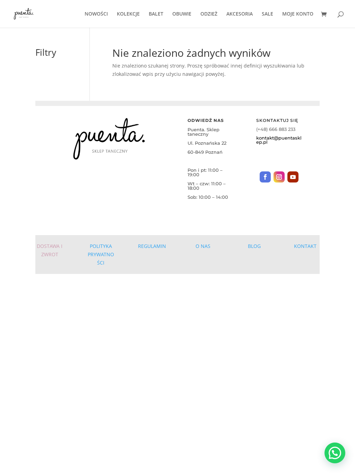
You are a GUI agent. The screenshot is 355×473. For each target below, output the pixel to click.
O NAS (203, 246)
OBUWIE (181, 14)
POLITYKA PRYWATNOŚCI (101, 254)
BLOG (254, 246)
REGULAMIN (152, 246)
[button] (334, 453)
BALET (156, 14)
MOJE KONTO (297, 14)
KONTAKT (305, 246)
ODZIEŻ (208, 14)
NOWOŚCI (96, 14)
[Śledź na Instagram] (279, 176)
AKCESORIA (239, 14)
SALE (267, 14)
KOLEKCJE (128, 14)
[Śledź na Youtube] (292, 176)
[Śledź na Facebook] (265, 176)
